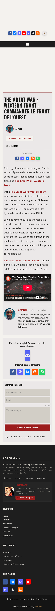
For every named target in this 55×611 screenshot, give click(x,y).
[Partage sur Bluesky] (27, 158)
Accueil (6, 516)
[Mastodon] (19, 33)
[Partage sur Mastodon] (22, 158)
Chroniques (8, 535)
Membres (29, 478)
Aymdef (38, 606)
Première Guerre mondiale (20, 138)
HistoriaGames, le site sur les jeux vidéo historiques (27, 16)
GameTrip (7, 560)
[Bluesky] (14, 33)
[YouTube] (24, 33)
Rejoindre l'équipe (25, 498)
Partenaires (41, 478)
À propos (7, 478)
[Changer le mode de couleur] (44, 33)
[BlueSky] (12, 582)
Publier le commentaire (27, 427)
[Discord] (28, 33)
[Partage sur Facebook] (17, 158)
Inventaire (7, 523)
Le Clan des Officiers (12, 556)
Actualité (7, 519)
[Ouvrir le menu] (27, 44)
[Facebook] (10, 33)
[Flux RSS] (38, 33)
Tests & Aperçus (10, 527)
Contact (18, 478)
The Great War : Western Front (28, 191)
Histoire (6, 531)
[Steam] (33, 33)
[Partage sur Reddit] (33, 158)
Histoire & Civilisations (13, 564)
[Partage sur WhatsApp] (38, 158)
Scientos (6, 552)
